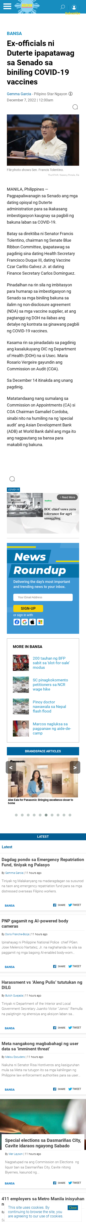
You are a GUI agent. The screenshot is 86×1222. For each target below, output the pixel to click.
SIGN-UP (28, 608)
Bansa (14, 33)
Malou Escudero (15, 1057)
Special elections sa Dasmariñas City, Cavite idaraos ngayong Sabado (43, 1143)
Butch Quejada (14, 995)
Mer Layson (16, 1154)
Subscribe (72, 13)
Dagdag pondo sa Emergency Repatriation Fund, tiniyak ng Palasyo (43, 862)
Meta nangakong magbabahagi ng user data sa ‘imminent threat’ (40, 1046)
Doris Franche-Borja (17, 934)
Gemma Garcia (19, 94)
